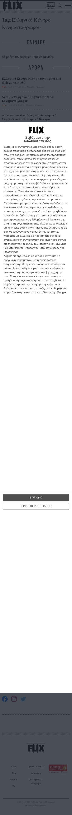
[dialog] (36, 407)
